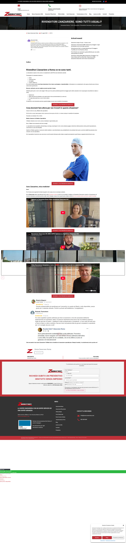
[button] (123, 525)
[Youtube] (106, 1)
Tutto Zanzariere (75, 25)
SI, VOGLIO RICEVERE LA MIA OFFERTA (75, 390)
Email (19, 9)
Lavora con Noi (97, 14)
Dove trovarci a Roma (60, 417)
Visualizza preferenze (118, 537)
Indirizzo (67, 382)
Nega (107, 537)
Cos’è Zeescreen (71, 14)
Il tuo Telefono (68, 370)
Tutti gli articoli (39, 352)
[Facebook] (103, 1)
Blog (90, 14)
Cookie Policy (102, 540)
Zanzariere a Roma (53, 194)
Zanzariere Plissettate (50, 14)
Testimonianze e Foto (82, 14)
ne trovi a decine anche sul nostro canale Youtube (84, 196)
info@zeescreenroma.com (87, 415)
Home (28, 14)
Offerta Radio (61, 14)
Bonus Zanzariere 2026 (37, 14)
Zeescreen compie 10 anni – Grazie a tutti (81, 42)
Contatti (105, 14)
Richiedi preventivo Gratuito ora (63, 274)
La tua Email (68, 377)
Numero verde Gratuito (54, 9)
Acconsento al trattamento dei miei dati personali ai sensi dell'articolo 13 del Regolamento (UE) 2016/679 (81, 388)
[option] (83, 373)
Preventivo (111, 14)
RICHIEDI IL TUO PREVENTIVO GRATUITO (63, 104)
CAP (66, 384)
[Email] (19, 5)
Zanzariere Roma (65, 25)
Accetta (97, 537)
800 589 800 (84, 419)
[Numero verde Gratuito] (49, 5)
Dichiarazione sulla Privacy (110, 540)
